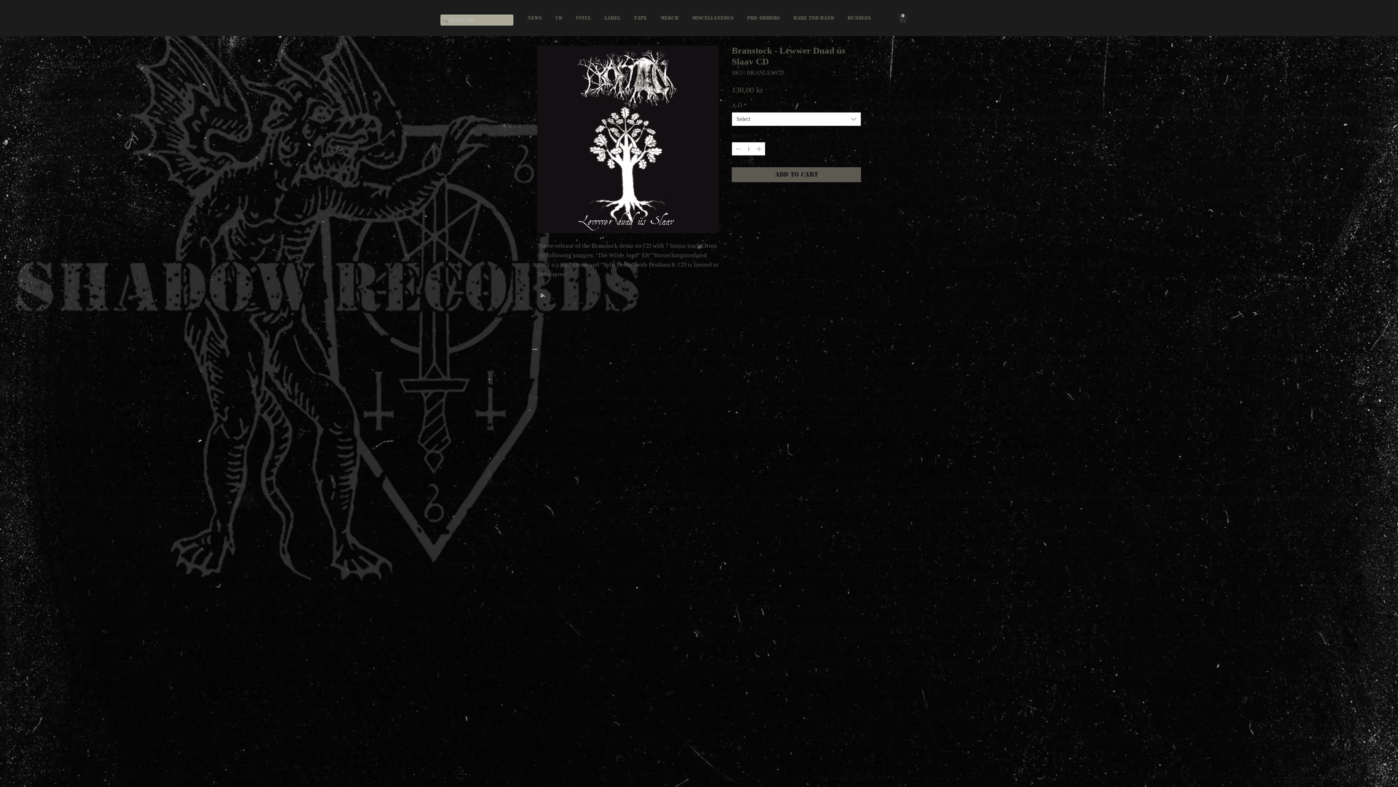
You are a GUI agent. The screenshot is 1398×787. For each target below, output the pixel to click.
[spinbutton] (748, 148)
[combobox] (796, 119)
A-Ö (739, 105)
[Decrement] (737, 148)
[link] (903, 18)
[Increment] (759, 148)
